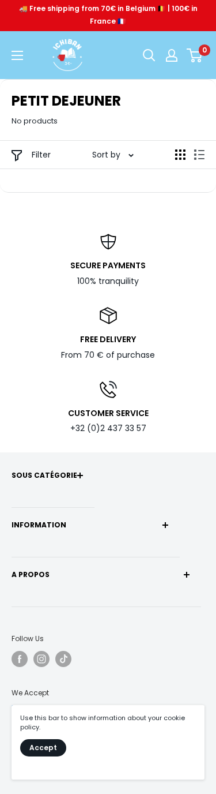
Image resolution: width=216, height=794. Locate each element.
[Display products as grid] (180, 154)
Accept (43, 747)
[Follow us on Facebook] (20, 659)
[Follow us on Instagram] (41, 659)
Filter (40, 154)
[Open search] (149, 55)
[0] (195, 55)
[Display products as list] (199, 154)
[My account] (171, 55)
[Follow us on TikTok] (63, 659)
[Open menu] (17, 55)
